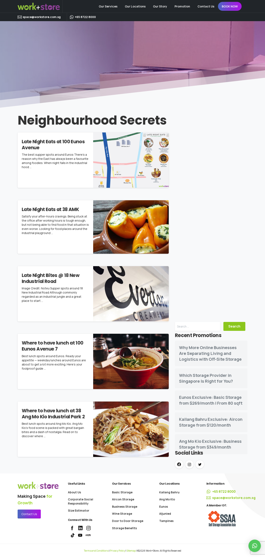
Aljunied (165, 514)
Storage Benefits (124, 528)
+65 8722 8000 (224, 491)
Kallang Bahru (169, 492)
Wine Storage (122, 514)
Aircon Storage (123, 499)
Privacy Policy (117, 550)
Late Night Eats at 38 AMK (50, 209)
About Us (74, 492)
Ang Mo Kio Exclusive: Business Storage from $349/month (210, 444)
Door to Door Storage (127, 521)
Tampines (166, 521)
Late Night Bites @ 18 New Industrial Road (50, 278)
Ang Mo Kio (167, 499)
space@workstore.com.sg (42, 17)
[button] (254, 546)
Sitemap (131, 550)
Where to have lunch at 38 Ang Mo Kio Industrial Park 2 (53, 413)
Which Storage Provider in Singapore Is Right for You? (206, 378)
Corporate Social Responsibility (80, 501)
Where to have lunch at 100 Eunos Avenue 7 (52, 346)
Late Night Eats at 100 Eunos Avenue (53, 144)
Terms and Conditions (96, 550)
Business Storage (124, 506)
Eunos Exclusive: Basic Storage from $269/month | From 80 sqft (210, 400)
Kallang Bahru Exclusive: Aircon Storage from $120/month (210, 422)
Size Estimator (78, 510)
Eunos (163, 506)
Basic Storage (122, 492)
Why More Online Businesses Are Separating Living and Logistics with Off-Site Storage (210, 353)
